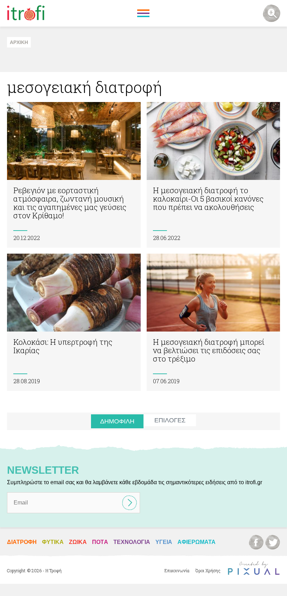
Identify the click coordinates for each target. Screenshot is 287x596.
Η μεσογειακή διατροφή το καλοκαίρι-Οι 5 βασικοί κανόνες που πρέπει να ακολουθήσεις (213, 175)
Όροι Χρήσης (208, 570)
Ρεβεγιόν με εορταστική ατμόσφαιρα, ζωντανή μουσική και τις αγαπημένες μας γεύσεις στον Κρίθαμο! (74, 175)
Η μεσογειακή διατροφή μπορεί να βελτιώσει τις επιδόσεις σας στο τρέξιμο (213, 322)
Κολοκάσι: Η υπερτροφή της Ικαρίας (74, 322)
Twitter (272, 542)
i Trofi (26, 13)
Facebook (256, 542)
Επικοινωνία (176, 570)
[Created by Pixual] (253, 568)
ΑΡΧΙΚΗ (19, 42)
